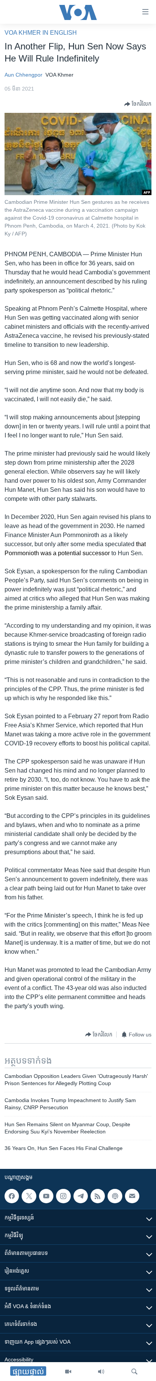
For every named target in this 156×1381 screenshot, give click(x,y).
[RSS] (97, 1196)
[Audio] (101, 1371)
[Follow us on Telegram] (80, 1196)
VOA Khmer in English (41, 32)
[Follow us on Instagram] (63, 1196)
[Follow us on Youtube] (46, 1196)
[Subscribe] (132, 1196)
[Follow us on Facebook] (12, 1196)
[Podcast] (115, 1196)
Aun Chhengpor (23, 75)
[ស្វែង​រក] (134, 1371)
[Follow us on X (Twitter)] (29, 1196)
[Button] (137, 104)
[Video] (68, 1371)
